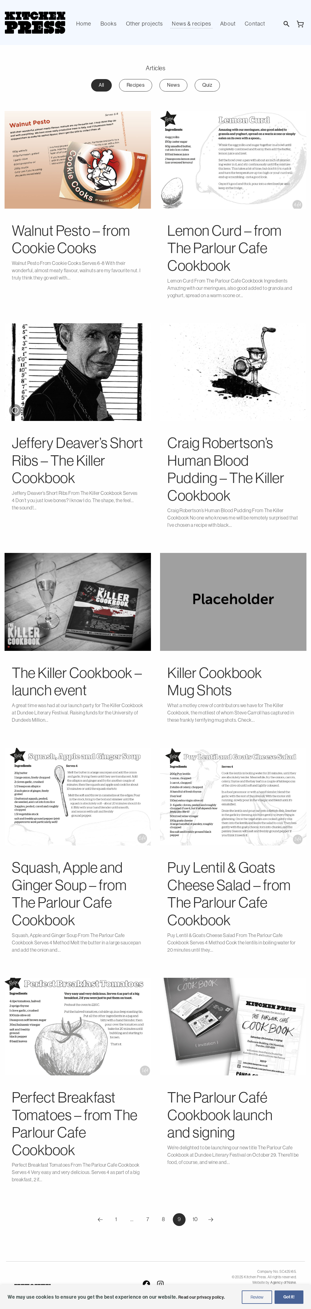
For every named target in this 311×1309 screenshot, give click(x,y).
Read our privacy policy (201, 1297)
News (173, 85)
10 (197, 1219)
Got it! (289, 1297)
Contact (255, 24)
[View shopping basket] (300, 24)
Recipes (136, 85)
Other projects (144, 24)
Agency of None (283, 1282)
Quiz (207, 85)
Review (257, 1297)
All (101, 85)
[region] (155, 1297)
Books (109, 24)
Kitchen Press (35, 23)
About (228, 24)
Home (83, 24)
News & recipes (191, 24)
